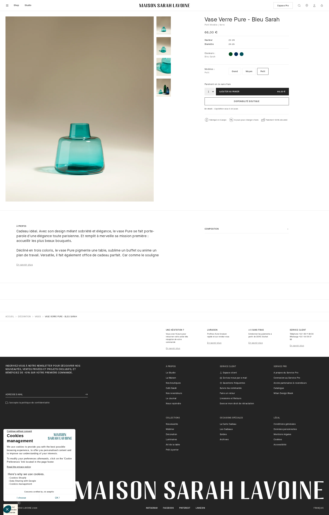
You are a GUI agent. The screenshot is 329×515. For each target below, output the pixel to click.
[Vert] (231, 54)
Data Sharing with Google (23, 481)
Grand (235, 72)
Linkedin (200, 508)
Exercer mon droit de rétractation (237, 404)
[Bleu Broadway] (236, 54)
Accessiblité (280, 445)
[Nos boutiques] (306, 5)
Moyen (249, 72)
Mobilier (170, 429)
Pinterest (184, 508)
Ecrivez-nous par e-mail (235, 378)
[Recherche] (299, 5)
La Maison (171, 378)
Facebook (168, 508)
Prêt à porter (172, 450)
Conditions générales (285, 424)
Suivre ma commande (231, 388)
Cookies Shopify (18, 478)
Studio (28, 5)
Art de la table (173, 445)
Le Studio (170, 373)
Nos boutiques (173, 383)
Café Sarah (171, 388)
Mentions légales (282, 435)
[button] (7, 509)
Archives (224, 440)
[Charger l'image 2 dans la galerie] (163, 46)
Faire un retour (227, 393)
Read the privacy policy (19, 467)
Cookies (278, 440)
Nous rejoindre (173, 404)
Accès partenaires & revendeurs (290, 383)
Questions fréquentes (234, 383)
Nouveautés (172, 424)
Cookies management (21, 484)
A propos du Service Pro (286, 373)
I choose (21, 497)
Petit (262, 72)
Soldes (223, 435)
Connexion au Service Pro (287, 378)
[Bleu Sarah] (242, 54)
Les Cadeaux (226, 429)
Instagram (151, 508)
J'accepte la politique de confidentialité (29, 403)
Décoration (171, 435)
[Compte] (314, 5)
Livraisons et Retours (230, 399)
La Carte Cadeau (228, 424)
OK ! (57, 497)
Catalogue (279, 388)
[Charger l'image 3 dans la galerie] (163, 67)
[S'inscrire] (86, 394)
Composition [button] (212, 229)
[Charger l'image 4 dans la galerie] (163, 88)
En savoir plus (173, 349)
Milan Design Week (283, 393)
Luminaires (171, 440)
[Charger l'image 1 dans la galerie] (163, 25)
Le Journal (171, 399)
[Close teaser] (19, 503)
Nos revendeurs (174, 393)
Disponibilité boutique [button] (246, 102)
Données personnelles (285, 429)
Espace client (230, 373)
